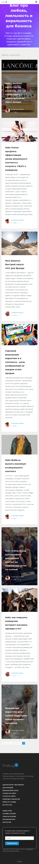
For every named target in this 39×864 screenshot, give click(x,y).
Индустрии (7, 811)
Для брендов (8, 788)
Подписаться (12, 843)
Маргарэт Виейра (18, 109)
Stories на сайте (9, 793)
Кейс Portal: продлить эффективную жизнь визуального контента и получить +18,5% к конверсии (16, 158)
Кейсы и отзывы (9, 802)
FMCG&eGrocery (9, 819)
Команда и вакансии (11, 799)
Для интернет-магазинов (13, 785)
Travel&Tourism (9, 816)
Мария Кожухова (18, 312)
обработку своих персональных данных (18, 850)
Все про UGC (7, 805)
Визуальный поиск (11, 790)
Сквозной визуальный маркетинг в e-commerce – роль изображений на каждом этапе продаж (15, 362)
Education (7, 822)
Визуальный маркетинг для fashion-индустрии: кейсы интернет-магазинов (16, 715)
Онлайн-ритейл (9, 813)
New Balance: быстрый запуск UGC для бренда (14, 264)
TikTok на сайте (9, 796)
